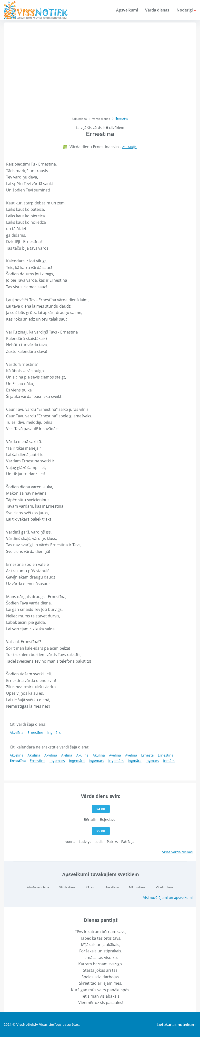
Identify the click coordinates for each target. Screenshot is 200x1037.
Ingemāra (77, 760)
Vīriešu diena (164, 887)
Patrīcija (127, 841)
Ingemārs (116, 760)
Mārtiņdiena (137, 887)
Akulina (82, 755)
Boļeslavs (107, 819)
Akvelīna (16, 732)
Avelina (115, 755)
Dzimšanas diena (37, 887)
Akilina (66, 755)
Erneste (147, 755)
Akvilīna (50, 755)
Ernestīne (35, 732)
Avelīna (131, 755)
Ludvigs (85, 841)
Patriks (112, 841)
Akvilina (34, 755)
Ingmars (152, 760)
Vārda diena (67, 887)
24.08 (100, 809)
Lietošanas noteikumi (176, 1024)
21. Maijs (129, 147)
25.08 (100, 831)
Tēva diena (111, 887)
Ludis (99, 841)
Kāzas (90, 887)
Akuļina (99, 755)
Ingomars (57, 760)
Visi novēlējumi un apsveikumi (168, 897)
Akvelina (16, 755)
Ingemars (96, 760)
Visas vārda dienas (177, 852)
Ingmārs (54, 732)
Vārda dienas (157, 10)
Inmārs (169, 760)
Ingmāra (134, 760)
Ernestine (37, 760)
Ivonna (69, 841)
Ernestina (165, 755)
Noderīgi (185, 10)
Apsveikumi (127, 10)
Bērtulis (90, 819)
